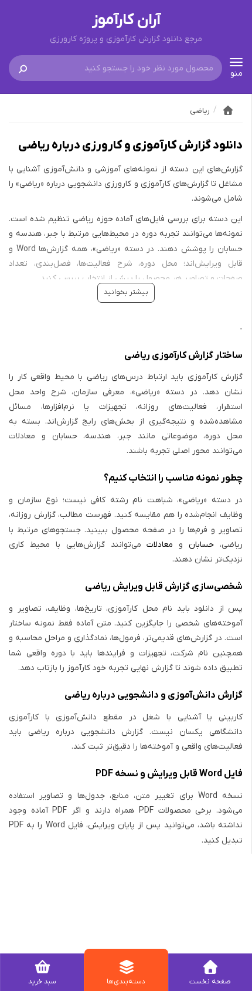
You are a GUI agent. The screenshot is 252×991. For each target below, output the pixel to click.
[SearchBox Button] (23, 68)
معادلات (160, 544)
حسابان (201, 544)
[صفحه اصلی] (228, 110)
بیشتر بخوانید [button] (126, 292)
